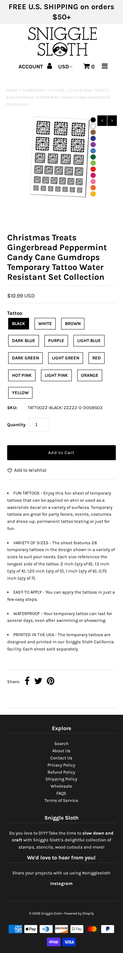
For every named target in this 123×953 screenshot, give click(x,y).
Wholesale (61, 786)
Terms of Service (61, 800)
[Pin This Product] (50, 682)
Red (96, 357)
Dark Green (25, 357)
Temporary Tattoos (43, 90)
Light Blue (89, 340)
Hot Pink (22, 375)
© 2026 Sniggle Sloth (45, 913)
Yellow (20, 392)
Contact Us (61, 757)
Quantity (16, 424)
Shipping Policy (61, 778)
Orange (89, 375)
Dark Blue (23, 340)
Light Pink (56, 375)
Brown (73, 323)
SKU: (12, 407)
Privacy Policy (61, 765)
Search (61, 743)
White (45, 323)
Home (11, 90)
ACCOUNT (31, 66)
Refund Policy (61, 772)
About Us (61, 750)
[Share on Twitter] (38, 682)
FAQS (61, 793)
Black (18, 323)
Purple (56, 340)
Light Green (65, 357)
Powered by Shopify (79, 913)
